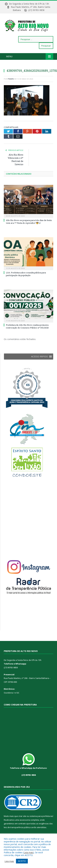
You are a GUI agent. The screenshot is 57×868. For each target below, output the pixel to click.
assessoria (25, 820)
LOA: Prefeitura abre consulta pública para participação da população (26, 274)
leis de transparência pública (17, 827)
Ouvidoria (8, 692)
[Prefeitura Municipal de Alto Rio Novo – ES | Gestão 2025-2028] (28, 25)
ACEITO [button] (22, 861)
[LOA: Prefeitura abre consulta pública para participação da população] (28, 253)
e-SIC (16, 692)
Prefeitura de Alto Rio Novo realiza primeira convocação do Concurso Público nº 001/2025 (27, 326)
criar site (22, 816)
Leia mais (28, 852)
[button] (39, 356)
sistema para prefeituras (41, 816)
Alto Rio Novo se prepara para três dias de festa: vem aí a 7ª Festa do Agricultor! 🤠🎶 (29, 221)
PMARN (11, 79)
